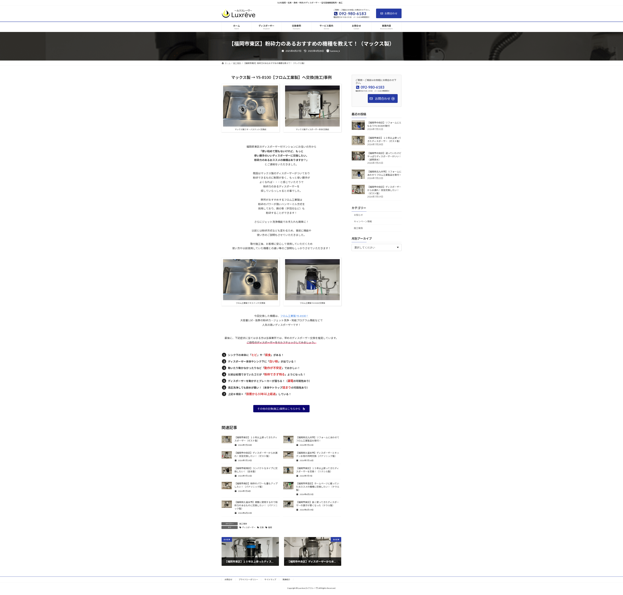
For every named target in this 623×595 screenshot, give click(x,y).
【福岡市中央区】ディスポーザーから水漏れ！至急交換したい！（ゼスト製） (384, 190)
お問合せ (228, 579)
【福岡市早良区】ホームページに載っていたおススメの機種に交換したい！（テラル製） (317, 486)
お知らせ (358, 214)
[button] (281, 408)
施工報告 (243, 523)
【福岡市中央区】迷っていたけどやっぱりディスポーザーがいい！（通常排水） (384, 156)
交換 (262, 527)
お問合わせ (391, 13)
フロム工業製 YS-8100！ (294, 315)
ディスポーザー (249, 527)
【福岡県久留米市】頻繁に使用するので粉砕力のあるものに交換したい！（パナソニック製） (256, 505)
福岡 (270, 527)
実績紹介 (286, 579)
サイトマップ (270, 579)
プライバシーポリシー (248, 579)
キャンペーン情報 (363, 221)
